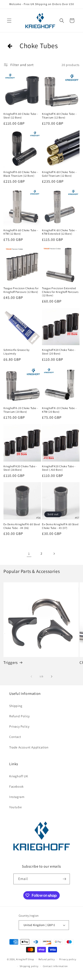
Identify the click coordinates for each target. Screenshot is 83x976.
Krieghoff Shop (25, 959)
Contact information (55, 966)
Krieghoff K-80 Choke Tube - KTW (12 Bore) (20, 232)
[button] (9, 21)
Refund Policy (19, 716)
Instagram (16, 797)
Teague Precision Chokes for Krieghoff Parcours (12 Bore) (21, 290)
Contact (15, 737)
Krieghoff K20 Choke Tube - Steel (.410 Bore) (59, 468)
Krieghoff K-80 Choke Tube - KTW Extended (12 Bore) (59, 232)
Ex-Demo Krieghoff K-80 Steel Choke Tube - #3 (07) (60, 526)
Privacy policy (67, 959)
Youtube (15, 807)
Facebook (16, 786)
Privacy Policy (19, 726)
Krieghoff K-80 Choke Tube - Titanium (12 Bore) (59, 115)
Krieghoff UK (18, 776)
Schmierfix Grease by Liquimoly (16, 351)
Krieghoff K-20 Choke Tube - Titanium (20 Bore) (20, 409)
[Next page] (54, 554)
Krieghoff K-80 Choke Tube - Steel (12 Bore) (20, 115)
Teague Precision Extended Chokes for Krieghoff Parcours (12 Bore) (60, 291)
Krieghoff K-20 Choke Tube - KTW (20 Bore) (59, 409)
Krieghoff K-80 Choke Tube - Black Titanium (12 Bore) (20, 173)
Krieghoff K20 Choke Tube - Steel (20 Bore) (59, 351)
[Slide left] (31, 676)
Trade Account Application (29, 747)
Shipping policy (29, 966)
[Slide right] (52, 676)
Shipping (15, 706)
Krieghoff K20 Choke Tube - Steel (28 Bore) (20, 468)
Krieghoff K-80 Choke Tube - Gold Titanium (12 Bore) (59, 173)
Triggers (10, 662)
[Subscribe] (64, 879)
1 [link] (29, 553)
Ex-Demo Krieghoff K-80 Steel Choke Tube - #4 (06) (21, 526)
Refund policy (47, 959)
